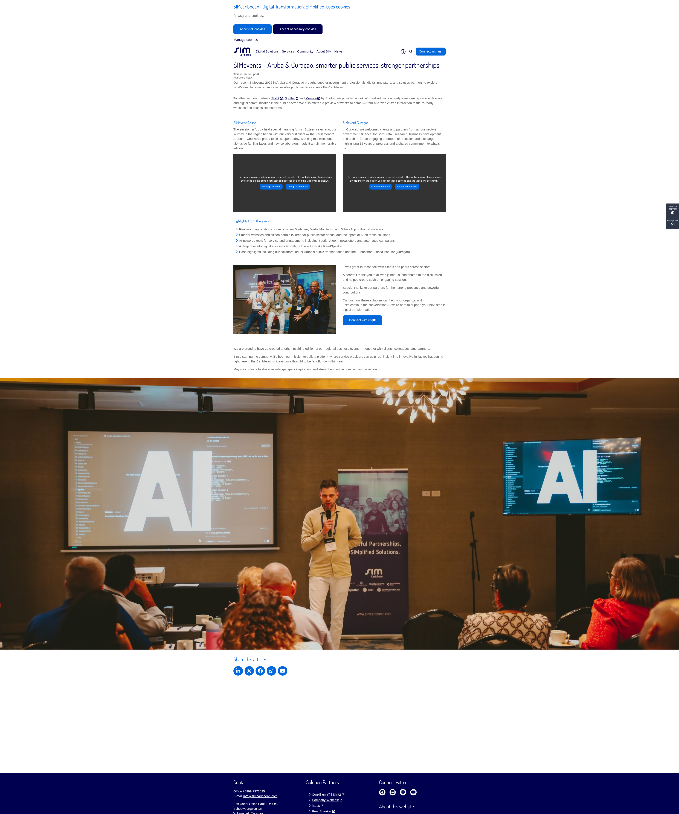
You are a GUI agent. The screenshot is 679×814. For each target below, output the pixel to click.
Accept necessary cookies (297, 29)
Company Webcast (325, 800)
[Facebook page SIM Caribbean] (382, 792)
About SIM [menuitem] (324, 51)
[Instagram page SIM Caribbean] (403, 792)
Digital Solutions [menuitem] (267, 51)
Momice (311, 98)
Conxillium (319, 794)
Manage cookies (245, 39)
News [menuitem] (338, 51)
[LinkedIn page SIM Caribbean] (393, 792)
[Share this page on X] (249, 671)
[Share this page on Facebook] (260, 671)
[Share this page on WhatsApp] (271, 671)
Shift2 (275, 98)
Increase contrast (673, 207)
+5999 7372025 (254, 791)
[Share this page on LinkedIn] (238, 671)
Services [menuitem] (288, 51)
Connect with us (360, 320)
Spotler (290, 98)
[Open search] (411, 51)
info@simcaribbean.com (260, 796)
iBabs (316, 805)
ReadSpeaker (321, 811)
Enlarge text (672, 220)
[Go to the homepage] (242, 51)
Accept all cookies (252, 29)
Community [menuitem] (305, 51)
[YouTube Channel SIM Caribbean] (413, 792)
